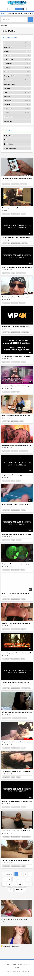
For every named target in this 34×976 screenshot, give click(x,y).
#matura (18, 480)
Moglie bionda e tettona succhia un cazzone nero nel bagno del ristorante (17, 742)
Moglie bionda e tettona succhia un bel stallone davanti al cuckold (17, 415)
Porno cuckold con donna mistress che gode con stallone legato (17, 178)
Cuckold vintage (17, 59)
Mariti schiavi (17, 100)
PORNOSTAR (26, 13)
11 (3, 884)
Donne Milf (17, 67)
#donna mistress (14, 184)
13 (14, 884)
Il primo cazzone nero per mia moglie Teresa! (16, 830)
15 (25, 884)
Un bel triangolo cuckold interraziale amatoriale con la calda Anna (17, 652)
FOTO (9, 13)
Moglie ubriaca (17, 121)
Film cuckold (17, 80)
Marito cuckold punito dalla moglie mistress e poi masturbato (17, 326)
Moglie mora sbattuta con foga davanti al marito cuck (17, 267)
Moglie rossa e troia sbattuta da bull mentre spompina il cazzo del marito (17, 593)
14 (20, 884)
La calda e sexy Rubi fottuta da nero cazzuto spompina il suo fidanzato (17, 623)
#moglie (23, 213)
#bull (18, 391)
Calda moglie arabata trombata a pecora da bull (16, 297)
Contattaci (7, 964)
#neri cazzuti (24, 243)
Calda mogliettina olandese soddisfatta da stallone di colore (17, 445)
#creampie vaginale (26, 688)
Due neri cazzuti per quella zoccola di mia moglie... (17, 237)
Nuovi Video (9, 136)
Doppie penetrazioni (17, 76)
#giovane (24, 629)
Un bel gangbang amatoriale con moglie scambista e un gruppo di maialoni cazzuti (17, 771)
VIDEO (4, 13)
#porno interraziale (23, 451)
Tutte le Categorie (10, 148)
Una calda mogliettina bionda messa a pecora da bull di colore (17, 801)
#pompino (19, 540)
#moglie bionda (14, 421)
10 (28, 879)
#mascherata (22, 302)
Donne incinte (17, 63)
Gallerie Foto (9, 144)
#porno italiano (6, 658)
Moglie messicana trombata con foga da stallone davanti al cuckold (17, 504)
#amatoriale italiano (15, 658)
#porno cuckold (6, 184)
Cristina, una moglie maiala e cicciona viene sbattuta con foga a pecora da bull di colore (17, 712)
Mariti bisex (17, 96)
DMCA (17, 968)
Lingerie (17, 92)
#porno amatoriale (7, 717)
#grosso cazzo (23, 184)
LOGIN (11, 9)
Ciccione (17, 51)
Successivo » (20, 889)
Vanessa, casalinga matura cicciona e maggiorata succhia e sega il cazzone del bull (17, 386)
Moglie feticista (17, 117)
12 (9, 884)
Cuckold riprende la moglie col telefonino (15, 208)
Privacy (14, 964)
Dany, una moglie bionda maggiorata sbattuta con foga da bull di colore (17, 860)
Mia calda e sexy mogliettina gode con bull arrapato (17, 356)
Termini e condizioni (23, 964)
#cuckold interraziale (15, 243)
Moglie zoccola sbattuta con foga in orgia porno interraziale (17, 563)
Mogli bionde (17, 104)
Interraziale (17, 88)
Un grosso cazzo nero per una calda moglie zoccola (17, 534)
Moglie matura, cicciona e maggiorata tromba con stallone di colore (17, 475)
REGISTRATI (19, 9)
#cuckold (13, 391)
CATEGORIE (17, 13)
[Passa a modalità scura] (24, 9)
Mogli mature (17, 108)
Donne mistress (17, 71)
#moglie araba (14, 302)
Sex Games (4, 25)
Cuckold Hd (17, 55)
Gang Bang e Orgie (17, 84)
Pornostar (8, 140)
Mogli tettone (17, 113)
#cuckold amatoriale (15, 213)
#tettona (21, 421)
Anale (17, 43)
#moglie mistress (25, 332)
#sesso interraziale (15, 569)
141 (11, 889)
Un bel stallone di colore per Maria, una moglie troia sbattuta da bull (17, 682)
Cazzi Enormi (17, 47)
